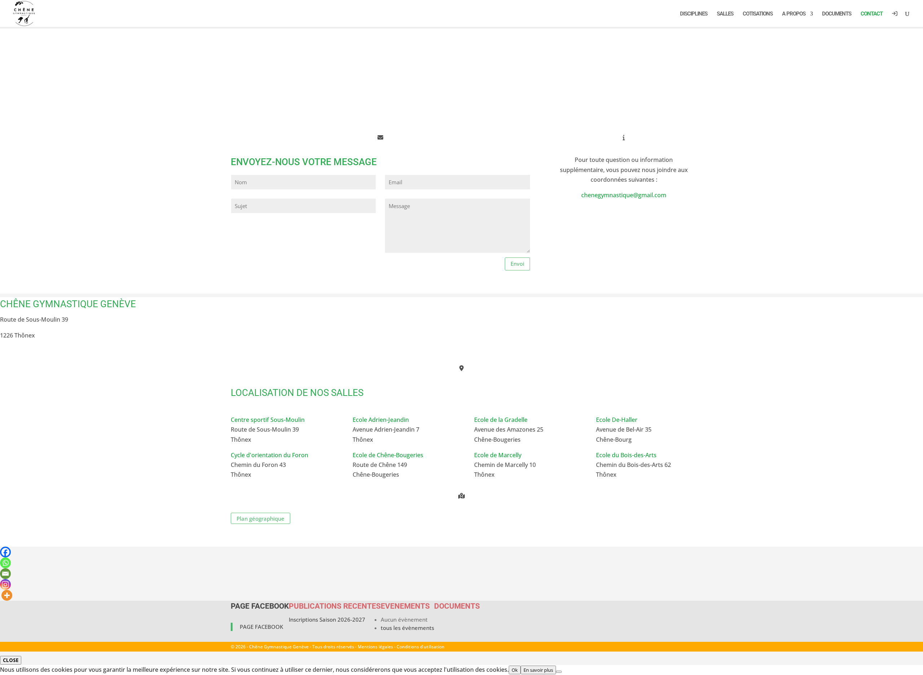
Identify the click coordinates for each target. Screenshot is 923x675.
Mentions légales (375, 647)
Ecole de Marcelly (497, 455)
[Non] (559, 672)
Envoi (517, 263)
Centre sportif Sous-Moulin (268, 420)
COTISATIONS (758, 14)
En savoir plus (538, 670)
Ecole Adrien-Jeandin (381, 420)
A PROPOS (793, 14)
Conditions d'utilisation (421, 647)
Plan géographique (260, 518)
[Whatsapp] (5, 562)
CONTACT (872, 14)
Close (10, 660)
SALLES (725, 14)
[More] (7, 595)
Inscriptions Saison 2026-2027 (327, 619)
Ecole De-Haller (616, 420)
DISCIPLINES (693, 14)
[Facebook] (5, 552)
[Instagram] (5, 584)
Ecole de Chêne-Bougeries (388, 455)
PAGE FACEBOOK (260, 606)
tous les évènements (407, 627)
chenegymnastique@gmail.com (623, 195)
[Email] (5, 573)
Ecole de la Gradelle (500, 420)
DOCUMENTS (836, 14)
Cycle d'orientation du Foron (269, 455)
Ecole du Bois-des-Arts (626, 455)
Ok (515, 670)
